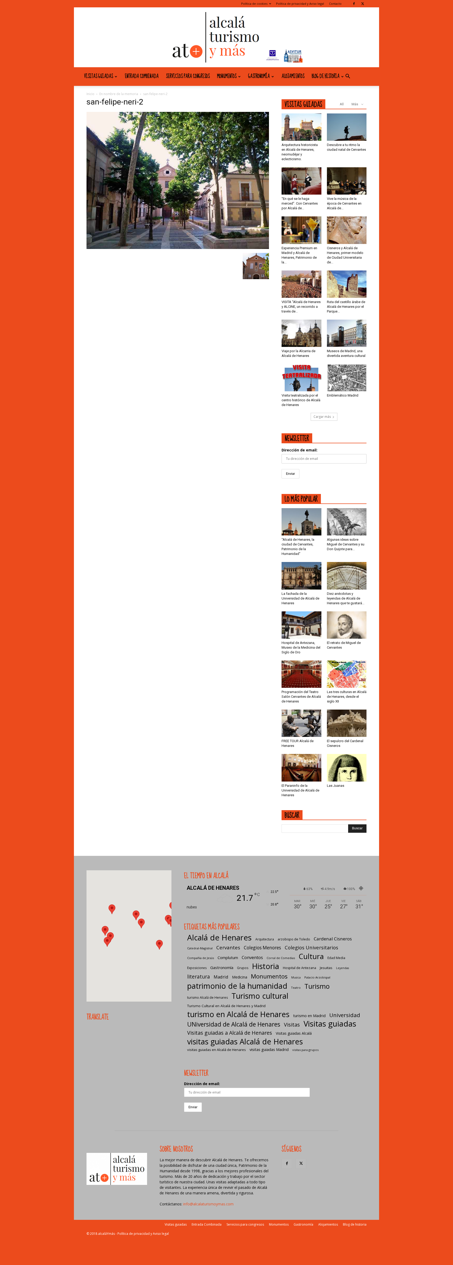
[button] (347, 76)
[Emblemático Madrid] (347, 377)
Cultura (311, 956)
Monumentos (226, 76)
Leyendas (342, 968)
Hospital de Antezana (299, 968)
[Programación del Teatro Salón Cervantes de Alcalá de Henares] (301, 674)
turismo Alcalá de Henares (207, 997)
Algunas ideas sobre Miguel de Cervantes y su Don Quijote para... (345, 544)
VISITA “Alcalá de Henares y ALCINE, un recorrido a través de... (301, 306)
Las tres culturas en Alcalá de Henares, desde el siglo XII (346, 696)
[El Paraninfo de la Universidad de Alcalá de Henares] (301, 767)
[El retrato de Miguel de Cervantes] (347, 625)
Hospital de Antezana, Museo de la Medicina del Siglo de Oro (301, 647)
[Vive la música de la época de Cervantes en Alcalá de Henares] (347, 181)
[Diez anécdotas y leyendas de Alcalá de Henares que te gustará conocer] (347, 575)
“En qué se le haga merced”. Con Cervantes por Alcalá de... (300, 203)
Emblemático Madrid (342, 395)
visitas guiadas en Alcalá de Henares (216, 1049)
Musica (296, 977)
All (342, 104)
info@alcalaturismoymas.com (208, 1203)
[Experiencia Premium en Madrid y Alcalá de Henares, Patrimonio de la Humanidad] (301, 230)
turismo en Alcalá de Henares (238, 1014)
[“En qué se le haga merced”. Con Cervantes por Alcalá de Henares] (301, 181)
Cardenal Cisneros (333, 938)
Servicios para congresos (188, 76)
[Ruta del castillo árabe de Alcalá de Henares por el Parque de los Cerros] (347, 284)
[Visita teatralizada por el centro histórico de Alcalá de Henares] (301, 377)
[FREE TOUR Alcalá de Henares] (301, 723)
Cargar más (322, 416)
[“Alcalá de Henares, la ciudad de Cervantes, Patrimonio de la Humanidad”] (301, 521)
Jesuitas (326, 967)
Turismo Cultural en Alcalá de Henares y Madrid (226, 1005)
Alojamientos (293, 76)
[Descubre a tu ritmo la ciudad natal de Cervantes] (347, 127)
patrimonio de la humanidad (237, 985)
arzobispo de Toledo (294, 939)
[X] (362, 3)
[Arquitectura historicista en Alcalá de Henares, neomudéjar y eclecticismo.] (301, 127)
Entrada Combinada (142, 76)
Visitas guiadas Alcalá (294, 1033)
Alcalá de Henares (219, 937)
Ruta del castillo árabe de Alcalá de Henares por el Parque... (346, 306)
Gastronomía (259, 76)
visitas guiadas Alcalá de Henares (245, 1041)
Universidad (344, 1015)
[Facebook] (354, 3)
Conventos (252, 957)
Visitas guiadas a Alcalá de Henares (229, 1032)
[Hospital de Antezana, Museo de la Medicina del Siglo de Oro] (301, 625)
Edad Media (336, 958)
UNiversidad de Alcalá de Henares (233, 1024)
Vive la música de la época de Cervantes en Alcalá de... (344, 203)
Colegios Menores (262, 947)
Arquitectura (264, 939)
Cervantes (228, 947)
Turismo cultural (259, 995)
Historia (265, 966)
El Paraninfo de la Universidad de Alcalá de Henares (300, 790)
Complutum (228, 957)
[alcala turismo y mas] (226, 37)
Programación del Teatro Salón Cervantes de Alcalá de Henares (301, 696)
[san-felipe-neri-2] (178, 247)
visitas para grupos (305, 1050)
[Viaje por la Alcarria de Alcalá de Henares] (301, 333)
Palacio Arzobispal (317, 977)
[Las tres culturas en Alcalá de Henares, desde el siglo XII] (347, 674)
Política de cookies (254, 4)
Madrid (221, 977)
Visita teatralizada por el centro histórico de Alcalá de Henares (301, 400)
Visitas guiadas (98, 76)
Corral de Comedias (281, 958)
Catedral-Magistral (200, 948)
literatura (198, 977)
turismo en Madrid (309, 1015)
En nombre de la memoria (118, 94)
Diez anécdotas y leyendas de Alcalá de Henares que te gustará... (345, 598)
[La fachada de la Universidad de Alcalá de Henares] (301, 575)
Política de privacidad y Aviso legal (300, 4)
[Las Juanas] (347, 767)
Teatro (296, 988)
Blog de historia (325, 76)
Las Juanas (335, 786)
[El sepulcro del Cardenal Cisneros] (347, 723)
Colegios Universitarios (311, 947)
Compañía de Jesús (200, 958)
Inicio (90, 94)
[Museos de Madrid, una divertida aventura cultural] (347, 333)
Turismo (317, 986)
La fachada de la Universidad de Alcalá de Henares (300, 598)
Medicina (239, 977)
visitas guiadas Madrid (269, 1049)
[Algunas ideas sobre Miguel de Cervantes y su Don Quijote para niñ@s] (347, 521)
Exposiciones (197, 968)
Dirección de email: (299, 449)
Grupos (242, 968)
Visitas (292, 1024)
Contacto (335, 4)
